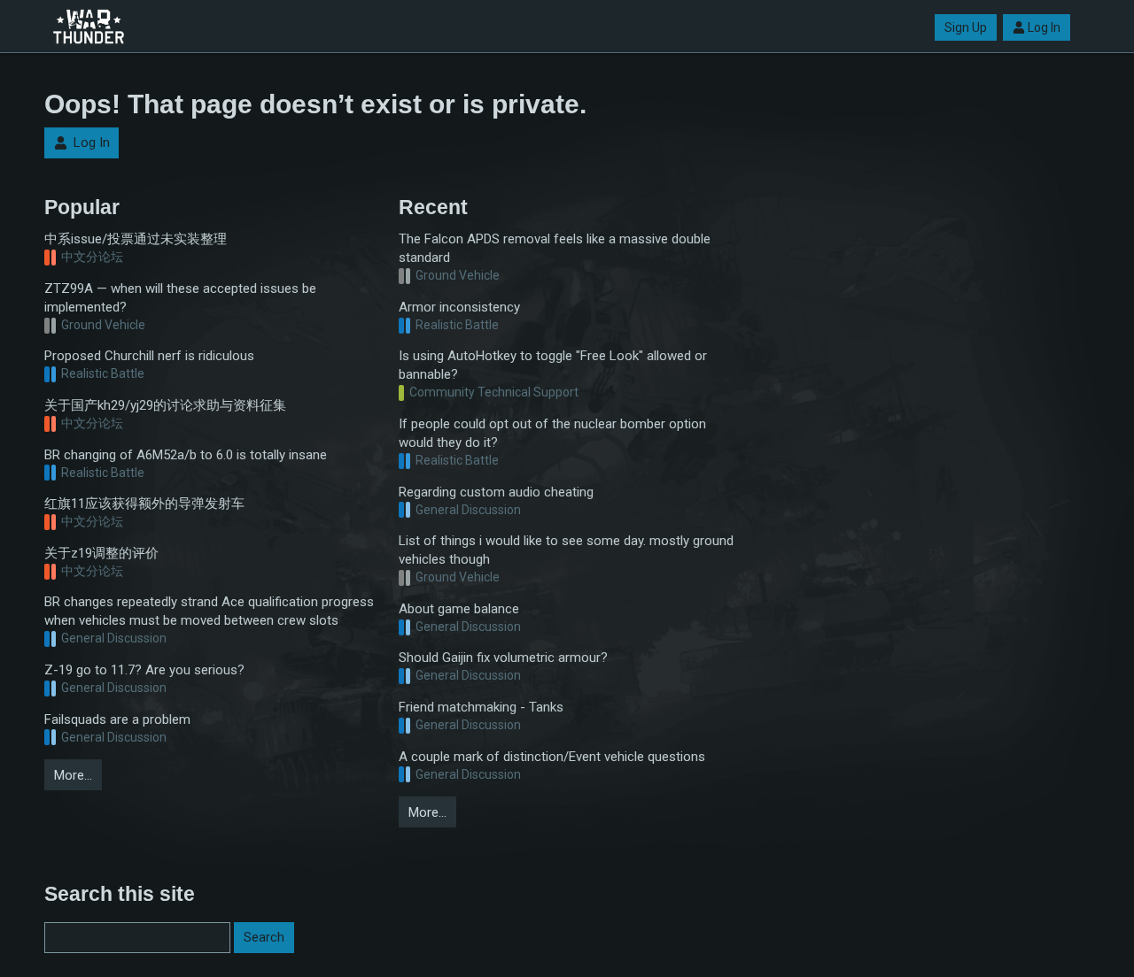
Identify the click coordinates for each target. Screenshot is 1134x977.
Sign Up (965, 27)
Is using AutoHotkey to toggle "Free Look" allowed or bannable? (553, 365)
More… (73, 775)
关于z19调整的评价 (101, 553)
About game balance (459, 609)
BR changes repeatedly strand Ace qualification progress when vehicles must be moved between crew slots (209, 611)
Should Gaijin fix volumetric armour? (503, 657)
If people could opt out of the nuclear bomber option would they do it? (552, 433)
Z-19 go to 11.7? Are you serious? (144, 670)
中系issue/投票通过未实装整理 (135, 239)
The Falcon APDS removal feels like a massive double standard (555, 248)
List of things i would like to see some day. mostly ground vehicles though (566, 550)
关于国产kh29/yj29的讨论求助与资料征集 (165, 405)
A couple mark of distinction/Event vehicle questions (552, 757)
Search (264, 937)
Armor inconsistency (459, 307)
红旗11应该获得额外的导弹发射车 (144, 504)
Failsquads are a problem (117, 719)
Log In (1044, 27)
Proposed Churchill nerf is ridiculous (149, 356)
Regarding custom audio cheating (496, 492)
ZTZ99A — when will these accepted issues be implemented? (180, 298)
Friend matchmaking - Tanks (481, 707)
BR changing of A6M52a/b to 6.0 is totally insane (185, 455)
